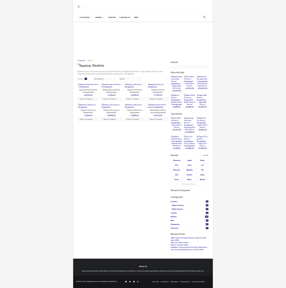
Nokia (202, 160)
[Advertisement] (143, 40)
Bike (189, 220)
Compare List (125, 17)
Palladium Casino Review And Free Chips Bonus (189, 247)
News (136, 17)
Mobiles (189, 217)
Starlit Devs (113, 281)
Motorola (176, 170)
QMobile (189, 170)
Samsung (176, 160)
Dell (176, 175)
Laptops (189, 213)
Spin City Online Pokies (179, 242)
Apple (189, 160)
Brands (98, 17)
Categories (84, 17)
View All (205, 155)
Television (189, 228)
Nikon (189, 179)
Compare (112, 17)
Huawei (189, 175)
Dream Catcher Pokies (179, 245)
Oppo (202, 175)
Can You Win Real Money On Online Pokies (187, 249)
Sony (189, 165)
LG (202, 165)
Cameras (189, 201)
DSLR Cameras (189, 209)
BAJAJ (202, 179)
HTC (176, 165)
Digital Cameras (189, 205)
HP (202, 170)
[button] (204, 17)
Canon (176, 179)
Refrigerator (189, 224)
